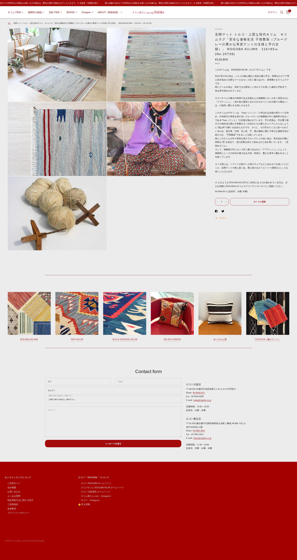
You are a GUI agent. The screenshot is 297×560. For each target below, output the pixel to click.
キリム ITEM (14, 12)
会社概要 (10, 487)
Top (9, 23)
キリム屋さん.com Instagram (94, 496)
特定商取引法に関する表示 (19, 500)
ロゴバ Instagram (88, 500)
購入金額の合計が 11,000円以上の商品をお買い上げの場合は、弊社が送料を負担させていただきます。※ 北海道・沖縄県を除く (147, 3)
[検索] (282, 12)
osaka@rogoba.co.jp (202, 400)
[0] (287, 12)
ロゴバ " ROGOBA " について (93, 477)
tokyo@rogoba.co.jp (202, 438)
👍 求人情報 (84, 504)
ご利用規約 (11, 504)
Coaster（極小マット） (268, 339)
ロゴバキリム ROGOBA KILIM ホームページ (101, 487)
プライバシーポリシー (17, 513)
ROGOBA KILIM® (29, 339)
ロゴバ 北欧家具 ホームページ (94, 491)
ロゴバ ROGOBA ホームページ (94, 483)
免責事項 (10, 508)
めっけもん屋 (220, 339)
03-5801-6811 (199, 431)
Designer (86, 12)
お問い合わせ (12, 491)
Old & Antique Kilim (124, 339)
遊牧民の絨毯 (35, 12)
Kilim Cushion (172, 339)
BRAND (71, 12)
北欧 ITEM (54, 12)
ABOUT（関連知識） (109, 12)
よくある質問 (12, 496)
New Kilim (77, 339)
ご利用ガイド (12, 483)
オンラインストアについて (18, 477)
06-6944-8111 (199, 393)
